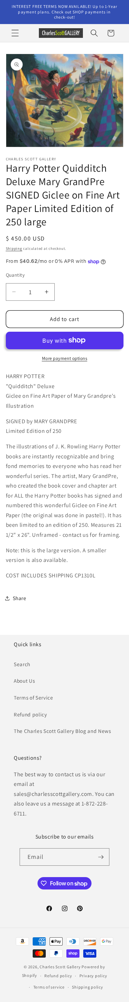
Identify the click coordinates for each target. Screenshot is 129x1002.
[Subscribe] (101, 857)
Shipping (14, 248)
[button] (15, 33)
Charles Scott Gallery (60, 966)
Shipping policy (87, 987)
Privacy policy (93, 975)
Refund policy (30, 714)
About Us (24, 680)
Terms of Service (33, 697)
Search (22, 664)
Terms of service (49, 987)
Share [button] (19, 598)
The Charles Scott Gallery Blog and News (62, 730)
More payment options (64, 358)
